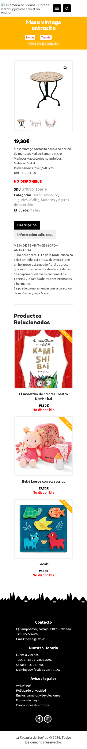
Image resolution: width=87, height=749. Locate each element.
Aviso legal (23, 685)
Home (30, 37)
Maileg (34, 200)
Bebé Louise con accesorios (43, 481)
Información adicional (35, 235)
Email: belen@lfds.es (31, 639)
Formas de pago (27, 700)
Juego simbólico (45, 195)
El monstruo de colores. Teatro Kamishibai (43, 396)
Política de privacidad (31, 690)
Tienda (45, 37)
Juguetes (21, 200)
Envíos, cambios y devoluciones (38, 695)
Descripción (27, 225)
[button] (65, 68)
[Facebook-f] (39, 719)
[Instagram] (47, 719)
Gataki (43, 564)
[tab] (27, 225)
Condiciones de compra (32, 705)
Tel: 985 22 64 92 (27, 634)
